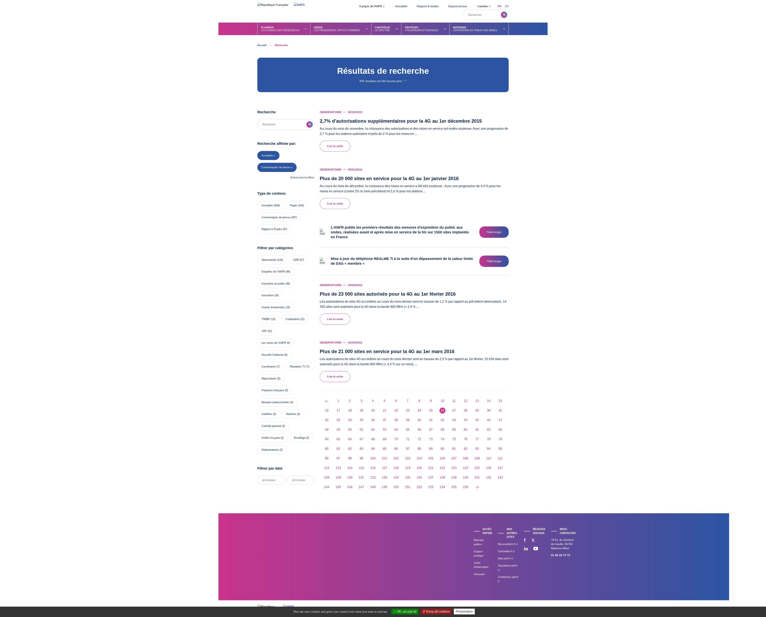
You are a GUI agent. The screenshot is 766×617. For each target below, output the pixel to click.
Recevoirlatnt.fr (507, 544)
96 (327, 458)
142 (488, 477)
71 (408, 439)
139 (454, 477)
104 (419, 458)
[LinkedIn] (526, 549)
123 (454, 468)
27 (454, 410)
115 (361, 468)
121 (430, 468)
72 (419, 439)
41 (431, 420)
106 (442, 458)
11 (454, 401)
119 (407, 468)
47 (500, 420)
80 (327, 448)
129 (338, 477)
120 (419, 468)
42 (442, 420)
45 (477, 420)
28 (465, 410)
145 (338, 487)
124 (465, 468)
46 (489, 420)
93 (477, 448)
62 (489, 429)
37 (384, 420)
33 (338, 420)
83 (361, 448)
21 (384, 410)
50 (350, 429)
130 (349, 477)
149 (384, 487)
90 (442, 448)
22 (396, 410)
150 (396, 487)
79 (500, 439)
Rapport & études (428, 6)
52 (373, 429)
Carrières (483, 6)
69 (384, 439)
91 (454, 448)
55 (408, 429)
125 (477, 468)
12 (465, 401)
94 (489, 448)
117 (384, 468)
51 (361, 429)
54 (396, 429)
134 (396, 477)
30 (489, 410)
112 (326, 468)
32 (327, 420)
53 (384, 429)
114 (349, 468)
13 (477, 401)
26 (442, 410)
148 (373, 487)
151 (407, 487)
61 (477, 429)
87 (408, 448)
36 (373, 420)
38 (396, 420)
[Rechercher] (504, 15)
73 (431, 439)
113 (338, 468)
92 (465, 448)
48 (327, 429)
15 (500, 401)
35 (361, 420)
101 (384, 458)
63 (500, 429)
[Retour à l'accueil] (299, 5)
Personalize (464, 611)
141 (477, 477)
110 (488, 458)
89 (431, 448)
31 (500, 410)
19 (361, 410)
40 (419, 420)
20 (373, 410)
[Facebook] (525, 541)
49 (338, 429)
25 (431, 410)
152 (419, 487)
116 (373, 468)
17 (338, 410)
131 (361, 477)
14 (489, 401)
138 (442, 477)
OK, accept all (406, 611)
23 (408, 410)
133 (384, 477)
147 (361, 487)
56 (419, 429)
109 (477, 458)
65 (338, 439)
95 (500, 448)
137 (430, 477)
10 (442, 401)
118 (396, 468)
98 (350, 458)
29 (477, 410)
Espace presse (457, 6)
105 (430, 458)
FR (499, 6)
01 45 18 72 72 (560, 555)
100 (373, 458)
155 (454, 487)
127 (500, 468)
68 (373, 439)
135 (407, 477)
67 (361, 439)
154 (442, 487)
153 (430, 487)
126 (488, 468)
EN (507, 6)
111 (500, 458)
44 (465, 420)
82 (350, 448)
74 (442, 439)
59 (454, 429)
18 (350, 410)
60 (465, 429)
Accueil (262, 45)
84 (373, 448)
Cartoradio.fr (505, 551)
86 (396, 448)
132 (373, 477)
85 (384, 448)
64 (327, 439)
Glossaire (479, 574)
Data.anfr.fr (504, 558)
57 (431, 429)
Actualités (401, 6)
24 (419, 410)
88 (419, 448)
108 (465, 458)
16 (327, 410)
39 (408, 420)
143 (500, 477)
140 (465, 477)
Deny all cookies (437, 611)
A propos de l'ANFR (371, 6)
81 (338, 448)
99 (361, 458)
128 (326, 477)
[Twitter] (533, 541)
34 (350, 420)
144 (326, 487)
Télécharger (494, 232)
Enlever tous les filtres (302, 177)
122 (442, 468)
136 (419, 477)
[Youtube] (535, 549)
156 (465, 487)
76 (465, 439)
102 (396, 458)
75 (454, 439)
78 (489, 439)
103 (407, 458)
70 (396, 439)
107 (454, 458)
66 (350, 439)
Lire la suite (335, 146)
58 (442, 429)
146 (349, 487)
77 (477, 439)
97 (338, 458)
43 (454, 420)
